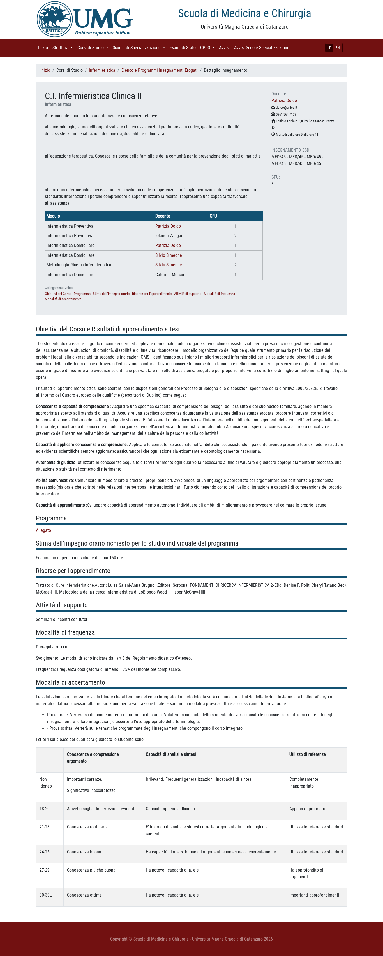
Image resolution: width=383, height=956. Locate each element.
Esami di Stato (184, 47)
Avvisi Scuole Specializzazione (263, 47)
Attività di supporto (188, 294)
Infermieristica (102, 70)
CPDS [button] (208, 47)
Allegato (43, 530)
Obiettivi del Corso (58, 294)
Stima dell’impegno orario (111, 294)
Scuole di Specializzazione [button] (140, 47)
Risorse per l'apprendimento (152, 294)
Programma (82, 294)
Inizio (44, 47)
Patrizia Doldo (168, 226)
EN (337, 47)
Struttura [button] (63, 47)
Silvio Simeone (168, 255)
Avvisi (225, 47)
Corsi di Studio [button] (93, 47)
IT (329, 47)
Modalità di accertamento (63, 299)
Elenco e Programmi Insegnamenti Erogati (159, 70)
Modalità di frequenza (219, 294)
